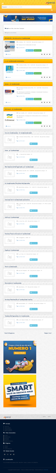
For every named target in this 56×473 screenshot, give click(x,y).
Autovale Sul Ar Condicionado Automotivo (17, 200)
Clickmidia (45, 469)
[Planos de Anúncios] (19, 391)
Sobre (49, 416)
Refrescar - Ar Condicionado (13, 109)
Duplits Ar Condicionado (12, 250)
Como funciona (8, 448)
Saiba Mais (30, 50)
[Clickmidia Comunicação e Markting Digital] (19, 357)
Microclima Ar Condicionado (13, 283)
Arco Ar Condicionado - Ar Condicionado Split (18, 133)
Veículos (6, 439)
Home (44, 416)
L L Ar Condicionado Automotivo (14, 61)
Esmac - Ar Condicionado (12, 84)
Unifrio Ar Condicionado (12, 217)
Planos (6, 446)
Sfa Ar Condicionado (11, 266)
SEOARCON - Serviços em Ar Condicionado (17, 38)
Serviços (6, 438)
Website (9, 54)
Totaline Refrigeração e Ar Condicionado (17, 316)
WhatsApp (38, 50)
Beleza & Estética (8, 441)
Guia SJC (6, 426)
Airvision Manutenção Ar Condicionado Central (18, 299)
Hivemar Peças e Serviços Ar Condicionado (17, 234)
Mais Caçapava (8, 430)
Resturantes (7, 437)
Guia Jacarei (7, 427)
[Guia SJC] (50, 3)
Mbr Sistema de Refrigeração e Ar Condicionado (19, 167)
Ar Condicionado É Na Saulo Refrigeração (17, 183)
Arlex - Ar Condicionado (12, 150)
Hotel (5, 435)
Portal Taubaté (8, 429)
